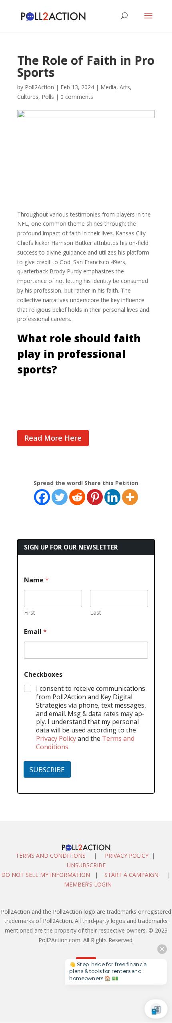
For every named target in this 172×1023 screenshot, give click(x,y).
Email (35, 632)
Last (95, 612)
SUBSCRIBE (47, 769)
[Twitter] (60, 497)
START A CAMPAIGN (131, 875)
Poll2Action (39, 87)
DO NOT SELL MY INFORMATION (45, 875)
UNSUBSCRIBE (86, 865)
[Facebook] (42, 497)
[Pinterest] (95, 497)
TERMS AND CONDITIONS (51, 855)
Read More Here (53, 438)
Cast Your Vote (38, 390)
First (29, 612)
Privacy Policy (56, 738)
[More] (130, 497)
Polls (48, 96)
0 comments (76, 96)
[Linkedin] (112, 497)
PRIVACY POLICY (126, 855)
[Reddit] (77, 497)
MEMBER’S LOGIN (88, 884)
